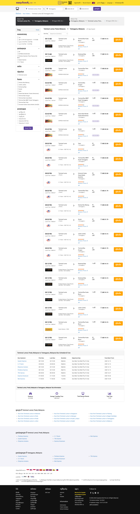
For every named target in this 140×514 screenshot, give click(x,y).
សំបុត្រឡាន (32, 492)
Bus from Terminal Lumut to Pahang (101, 413)
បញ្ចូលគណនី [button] (77, 3)
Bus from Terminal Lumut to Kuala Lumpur (66, 418)
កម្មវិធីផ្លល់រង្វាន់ (78, 496)
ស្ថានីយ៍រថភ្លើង (33, 502)
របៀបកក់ (18, 500)
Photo (84, 46)
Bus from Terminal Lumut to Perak (28, 418)
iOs (61, 494)
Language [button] (110, 3)
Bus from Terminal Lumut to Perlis (28, 416)
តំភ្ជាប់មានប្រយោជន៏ (79, 498)
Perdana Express (23, 370)
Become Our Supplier (80, 492)
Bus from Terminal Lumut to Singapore (65, 413)
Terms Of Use (78, 502)
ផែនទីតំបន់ (18, 506)
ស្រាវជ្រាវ (97, 9)
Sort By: (46, 33)
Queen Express (22, 361)
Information (63, 505)
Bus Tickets (26, 13)
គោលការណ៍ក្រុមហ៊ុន (79, 500)
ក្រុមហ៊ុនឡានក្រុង (34, 494)
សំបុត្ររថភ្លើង (33, 498)
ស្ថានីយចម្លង (33, 508)
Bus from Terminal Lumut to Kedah (64, 421)
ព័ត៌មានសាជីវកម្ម (19, 496)
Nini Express (21, 379)
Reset (37, 30)
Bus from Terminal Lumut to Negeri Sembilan (103, 416)
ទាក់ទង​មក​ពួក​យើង (119, 3)
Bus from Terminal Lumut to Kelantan (29, 413)
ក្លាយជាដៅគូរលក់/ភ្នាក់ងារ (80, 494)
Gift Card (47, 492)
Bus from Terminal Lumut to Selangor (65, 416)
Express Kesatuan (23, 376)
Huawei (62, 496)
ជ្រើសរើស (118, 40)
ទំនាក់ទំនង (18, 504)
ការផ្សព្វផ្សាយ (18, 498)
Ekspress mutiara (23, 367)
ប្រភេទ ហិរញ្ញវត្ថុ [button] (101, 3)
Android (62, 492)
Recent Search (87, 3)
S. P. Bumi (21, 364)
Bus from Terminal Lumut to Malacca (101, 421)
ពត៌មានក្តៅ (18, 494)
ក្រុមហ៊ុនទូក (33, 506)
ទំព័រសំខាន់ (18, 13)
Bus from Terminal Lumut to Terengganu (102, 418)
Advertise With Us (79, 504)
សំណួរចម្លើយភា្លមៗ (20, 502)
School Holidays (64, 509)
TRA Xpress (21, 373)
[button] (94, 3)
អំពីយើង (17, 492)
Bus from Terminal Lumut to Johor (28, 421)
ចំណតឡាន (32, 496)
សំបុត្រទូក (32, 504)
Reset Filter (28, 128)
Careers (18, 508)
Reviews (80, 46)
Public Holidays (64, 507)
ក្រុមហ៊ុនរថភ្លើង (33, 500)
